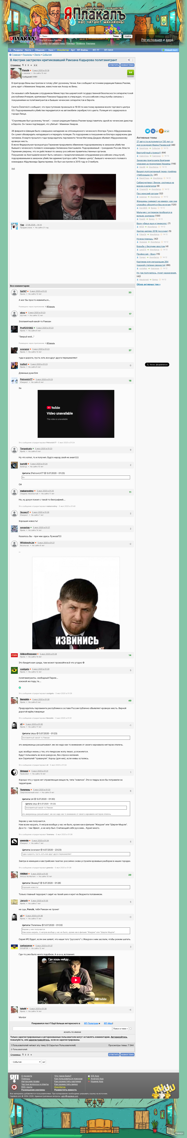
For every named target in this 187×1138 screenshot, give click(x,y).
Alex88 (142, 167)
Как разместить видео (66, 1084)
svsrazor (24, 349)
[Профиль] (16, 73)
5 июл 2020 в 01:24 (39, 464)
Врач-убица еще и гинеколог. (152, 223)
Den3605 (143, 208)
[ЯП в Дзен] (157, 131)
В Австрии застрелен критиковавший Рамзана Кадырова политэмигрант (63, 60)
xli (21, 724)
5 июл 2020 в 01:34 (40, 840)
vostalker (143, 268)
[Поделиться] (128, 60)
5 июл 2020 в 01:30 (40, 699)
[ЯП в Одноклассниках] (161, 131)
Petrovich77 (26, 379)
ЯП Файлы (82, 50)
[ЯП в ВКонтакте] (153, 131)
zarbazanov (26, 945)
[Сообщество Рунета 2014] (172, 1091)
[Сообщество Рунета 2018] (156, 1091)
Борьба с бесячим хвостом (151, 246)
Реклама (90, 43)
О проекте (26, 1076)
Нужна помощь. (145, 239)
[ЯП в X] (165, 131)
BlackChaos (144, 178)
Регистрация (151, 40)
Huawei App (97, 1081)
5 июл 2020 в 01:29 (40, 669)
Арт (73, 50)
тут (13, 168)
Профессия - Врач (146, 254)
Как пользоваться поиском (68, 1078)
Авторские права (30, 1081)
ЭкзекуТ (24, 512)
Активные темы (57, 43)
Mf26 (141, 227)
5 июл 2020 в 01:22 (38, 291)
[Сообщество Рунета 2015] (164, 1091)
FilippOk (142, 234)
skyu (22, 312)
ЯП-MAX (108, 50)
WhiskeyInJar (27, 542)
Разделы (18, 50)
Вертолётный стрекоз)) (149, 152)
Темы (116, 36)
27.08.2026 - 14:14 (34, 225)
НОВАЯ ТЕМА (127, 65)
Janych (24, 900)
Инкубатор (63, 50)
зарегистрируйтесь (39, 1040)
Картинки (156, 156)
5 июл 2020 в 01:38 (38, 1009)
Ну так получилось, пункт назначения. (157, 273)
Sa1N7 (23, 291)
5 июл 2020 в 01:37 (44, 946)
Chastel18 (143, 189)
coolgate (24, 669)
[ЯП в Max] (168, 131)
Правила (80, 43)
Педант (142, 257)
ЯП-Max (108, 1023)
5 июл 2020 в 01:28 (48, 654)
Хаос (51, 50)
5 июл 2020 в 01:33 (41, 790)
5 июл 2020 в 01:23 (36, 312)
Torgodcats (26, 448)
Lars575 (142, 249)
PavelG (142, 219)
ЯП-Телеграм (91, 1023)
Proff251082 (26, 328)
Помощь (70, 43)
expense (143, 197)
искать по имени (72, 1032)
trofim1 (23, 364)
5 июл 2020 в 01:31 (39, 771)
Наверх (179, 1133)
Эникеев (143, 242)
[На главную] (10, 50)
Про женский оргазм (147, 193)
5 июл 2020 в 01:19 (40, 70)
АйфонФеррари (28, 654)
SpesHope (143, 148)
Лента (28, 50)
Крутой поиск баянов (50, 40)
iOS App (95, 1076)
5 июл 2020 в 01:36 (34, 916)
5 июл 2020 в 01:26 (40, 512)
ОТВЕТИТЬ (114, 65)
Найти (128, 36)
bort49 (23, 464)
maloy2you (144, 156)
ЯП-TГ (96, 50)
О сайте (43, 43)
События (47, 54)
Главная (16, 54)
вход (169, 40)
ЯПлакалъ (51, 307)
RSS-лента (26, 1087)
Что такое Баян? (62, 1076)
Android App (97, 1078)
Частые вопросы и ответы (35, 1084)
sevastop (25, 527)
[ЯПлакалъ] (23, 39)
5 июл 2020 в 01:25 (45, 491)
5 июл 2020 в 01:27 (41, 527)
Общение (40, 50)
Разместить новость (65, 1089)
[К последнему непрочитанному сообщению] (35, 65)
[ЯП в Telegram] (147, 131)
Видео (154, 208)
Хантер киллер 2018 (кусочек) (152, 231)
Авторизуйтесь (119, 1037)
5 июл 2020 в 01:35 (39, 874)
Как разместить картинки (67, 1081)
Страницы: (16, 65)
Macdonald (144, 279)
